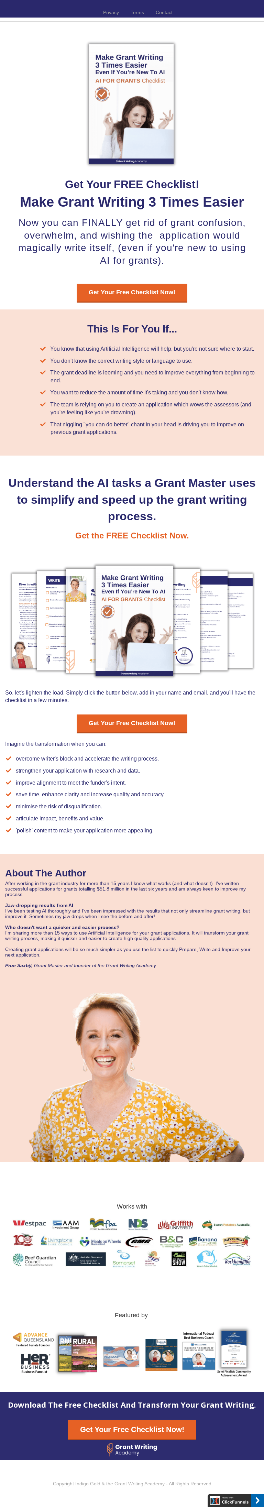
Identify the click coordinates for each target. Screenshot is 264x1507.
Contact (164, 12)
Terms (137, 12)
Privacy (111, 12)
